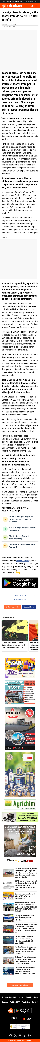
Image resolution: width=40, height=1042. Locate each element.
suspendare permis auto (20, 599)
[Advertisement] (20, 50)
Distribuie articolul (12, 607)
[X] (15, 1035)
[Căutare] (32, 6)
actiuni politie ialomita (16, 595)
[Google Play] (29, 1035)
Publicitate (26, 1002)
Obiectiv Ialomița (23, 560)
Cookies (5, 1002)
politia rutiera (30, 595)
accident (8, 595)
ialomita (24, 595)
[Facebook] (10, 1035)
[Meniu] (36, 6)
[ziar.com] (27, 860)
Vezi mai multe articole (20, 985)
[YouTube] (20, 1035)
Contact (35, 1002)
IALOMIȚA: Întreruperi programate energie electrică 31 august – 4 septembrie (21, 519)
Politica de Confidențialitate (28, 997)
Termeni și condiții (9, 997)
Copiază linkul (29, 607)
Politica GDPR (15, 1002)
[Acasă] (4, 5)
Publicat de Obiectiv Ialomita (9, 24)
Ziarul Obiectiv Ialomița (12, 1)
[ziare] (13, 860)
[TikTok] (24, 1035)
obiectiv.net (14, 6)
